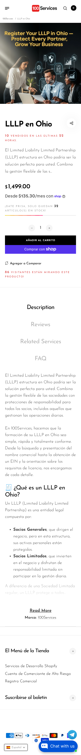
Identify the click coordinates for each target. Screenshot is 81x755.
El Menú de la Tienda (27, 650)
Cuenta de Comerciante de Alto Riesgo (38, 674)
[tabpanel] (40, 63)
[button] (15, 747)
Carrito (73, 8)
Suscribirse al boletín (26, 697)
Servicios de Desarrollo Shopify (31, 666)
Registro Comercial (21, 681)
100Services (47, 618)
